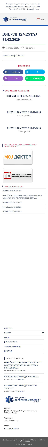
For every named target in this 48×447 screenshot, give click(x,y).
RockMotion (28, 444)
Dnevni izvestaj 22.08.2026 (11, 202)
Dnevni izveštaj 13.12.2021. (24, 96)
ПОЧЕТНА (8, 328)
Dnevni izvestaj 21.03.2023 (24, 128)
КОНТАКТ (8, 351)
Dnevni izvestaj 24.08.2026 (11, 190)
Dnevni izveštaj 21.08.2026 (11, 207)
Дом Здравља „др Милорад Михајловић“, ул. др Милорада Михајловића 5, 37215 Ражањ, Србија (23, 5)
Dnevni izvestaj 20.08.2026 (11, 211)
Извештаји (30, 48)
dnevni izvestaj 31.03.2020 (13, 55)
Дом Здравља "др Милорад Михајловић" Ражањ (20, 440)
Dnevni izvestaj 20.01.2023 (24, 112)
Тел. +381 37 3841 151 (17, 9)
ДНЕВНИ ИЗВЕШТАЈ (12, 346)
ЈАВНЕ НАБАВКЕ (10, 342)
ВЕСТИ (7, 337)
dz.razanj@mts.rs (33, 9)
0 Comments (20, 371)
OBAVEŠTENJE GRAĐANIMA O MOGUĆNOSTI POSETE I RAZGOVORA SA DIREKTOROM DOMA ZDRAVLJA (23, 365)
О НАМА (7, 333)
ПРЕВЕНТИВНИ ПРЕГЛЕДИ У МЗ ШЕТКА (21, 377)
